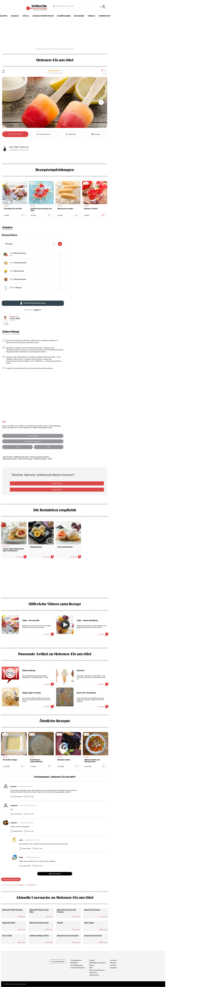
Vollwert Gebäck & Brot (39, 936)
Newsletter (74, 963)
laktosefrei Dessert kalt (39, 923)
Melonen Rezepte (10, 459)
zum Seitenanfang (57, 961)
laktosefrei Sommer (92, 910)
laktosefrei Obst (8, 923)
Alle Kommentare (55, 874)
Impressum (93, 972)
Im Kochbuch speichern (33, 441)
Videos (91, 16)
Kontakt (91, 960)
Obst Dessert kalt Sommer (68, 936)
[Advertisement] (54, 579)
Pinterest (113, 963)
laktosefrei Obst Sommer (12, 910)
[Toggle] (102, 7)
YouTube (113, 965)
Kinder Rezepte (41, 459)
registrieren (32, 885)
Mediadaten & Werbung (97, 963)
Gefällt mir (29, 796)
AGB (90, 968)
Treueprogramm (76, 960)
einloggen (20, 885)
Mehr (50, 459)
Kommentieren (17, 796)
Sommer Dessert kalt (93, 936)
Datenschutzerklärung (96, 970)
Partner (91, 965)
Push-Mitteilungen (76, 965)
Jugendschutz (94, 975)
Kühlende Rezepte (22, 457)
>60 (3, 70)
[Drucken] (48, 447)
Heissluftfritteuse (43, 16)
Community (105, 16)
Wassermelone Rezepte (40, 457)
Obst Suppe (89, 923)
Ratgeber (79, 16)
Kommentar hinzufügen (11, 879)
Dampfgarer (64, 16)
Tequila (60, 923)
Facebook (113, 960)
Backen (15, 16)
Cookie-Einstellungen (77, 967)
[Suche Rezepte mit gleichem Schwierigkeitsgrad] (104, 71)
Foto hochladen (32, 436)
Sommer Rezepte (26, 459)
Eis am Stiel (7, 936)
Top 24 (25, 16)
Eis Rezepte (8, 457)
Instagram (113, 968)
